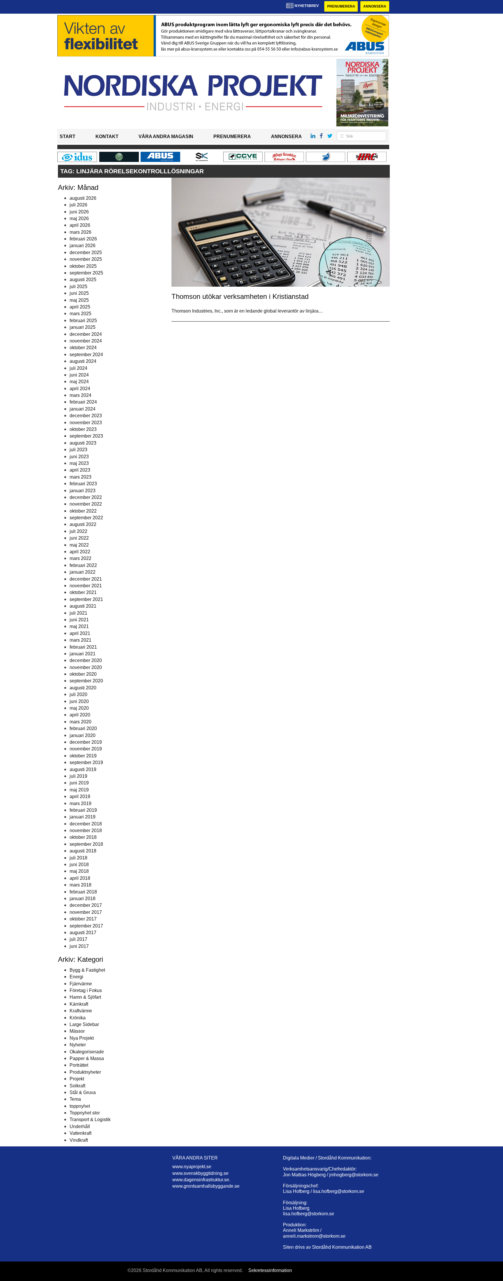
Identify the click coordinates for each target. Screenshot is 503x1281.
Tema (75, 1099)
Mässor (77, 1031)
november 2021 (86, 585)
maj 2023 (79, 463)
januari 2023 (82, 490)
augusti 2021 (83, 606)
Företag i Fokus (86, 990)
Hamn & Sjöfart (85, 997)
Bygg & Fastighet (87, 970)
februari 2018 (83, 891)
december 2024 (86, 334)
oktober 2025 (83, 266)
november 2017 (86, 912)
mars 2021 (80, 640)
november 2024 (86, 340)
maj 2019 (79, 789)
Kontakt (106, 136)
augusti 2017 (83, 932)
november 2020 (86, 667)
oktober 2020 (83, 674)
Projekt (77, 1078)
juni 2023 (79, 456)
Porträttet (79, 1065)
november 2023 (86, 422)
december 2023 (86, 415)
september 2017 (86, 925)
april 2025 (80, 306)
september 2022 (86, 517)
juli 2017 (78, 939)
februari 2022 (83, 565)
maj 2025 (79, 300)
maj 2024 (79, 381)
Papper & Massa (87, 1058)
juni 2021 (79, 619)
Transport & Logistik (90, 1119)
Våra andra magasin (166, 136)
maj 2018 (79, 871)
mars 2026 (80, 232)
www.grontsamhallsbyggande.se (206, 1186)
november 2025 (86, 259)
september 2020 (86, 680)
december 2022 (86, 497)
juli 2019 (78, 776)
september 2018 (86, 844)
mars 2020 (80, 721)
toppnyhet (80, 1106)
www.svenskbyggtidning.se (200, 1173)
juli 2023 (78, 449)
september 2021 (86, 599)
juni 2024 (79, 374)
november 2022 (86, 504)
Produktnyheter (85, 1072)
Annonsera (374, 6)
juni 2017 (79, 946)
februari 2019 (83, 810)
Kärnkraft (79, 1004)
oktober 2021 (83, 592)
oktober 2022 (83, 511)
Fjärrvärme (81, 983)
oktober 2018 (83, 837)
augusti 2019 (83, 769)
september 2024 (86, 354)
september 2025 (86, 272)
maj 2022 (79, 545)
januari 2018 (82, 898)
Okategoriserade (87, 1051)
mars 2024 (80, 395)
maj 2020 (79, 708)
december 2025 (86, 252)
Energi (76, 976)
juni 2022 (79, 538)
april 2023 (80, 470)
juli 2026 (78, 204)
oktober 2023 (83, 429)
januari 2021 (82, 653)
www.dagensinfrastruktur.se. (201, 1179)
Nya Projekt (82, 1038)
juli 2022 (78, 531)
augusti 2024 (83, 361)
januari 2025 (82, 327)
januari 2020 (82, 735)
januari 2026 (82, 245)
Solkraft (77, 1085)
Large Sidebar (84, 1024)
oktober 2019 (83, 755)
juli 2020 (78, 694)
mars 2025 (80, 313)
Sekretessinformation (270, 1270)
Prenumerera (341, 6)
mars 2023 (80, 476)
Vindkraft (79, 1140)
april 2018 (80, 878)
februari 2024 (83, 401)
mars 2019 (80, 803)
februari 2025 (83, 320)
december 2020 (86, 660)
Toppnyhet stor (85, 1112)
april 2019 (80, 796)
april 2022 (80, 551)
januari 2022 (82, 572)
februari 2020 (83, 728)
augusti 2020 (83, 687)
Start (67, 136)
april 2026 (80, 225)
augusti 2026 (83, 198)
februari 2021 (83, 647)
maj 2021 (79, 626)
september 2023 (86, 435)
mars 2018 (80, 884)
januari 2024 (82, 408)
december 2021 (86, 579)
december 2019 (86, 742)
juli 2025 (78, 286)
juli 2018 (78, 857)
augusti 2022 (83, 524)
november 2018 (86, 830)
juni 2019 (79, 782)
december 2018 (86, 823)
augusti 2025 (83, 279)
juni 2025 (79, 293)
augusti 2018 (83, 850)
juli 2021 (78, 613)
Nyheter (78, 1044)
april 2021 (80, 633)
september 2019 (86, 762)
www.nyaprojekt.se (191, 1166)
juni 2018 (79, 864)
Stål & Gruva (83, 1092)
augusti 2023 (83, 442)
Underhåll (80, 1126)
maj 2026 (79, 218)
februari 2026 (83, 238)
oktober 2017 (83, 918)
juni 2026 (79, 211)
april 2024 (80, 388)
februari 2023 (83, 483)
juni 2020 (79, 701)
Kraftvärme (81, 1010)
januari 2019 (82, 816)
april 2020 (80, 714)
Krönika (78, 1017)
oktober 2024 (83, 347)
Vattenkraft (80, 1133)
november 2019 (86, 748)
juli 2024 (78, 368)
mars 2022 (80, 558)
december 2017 (86, 905)
